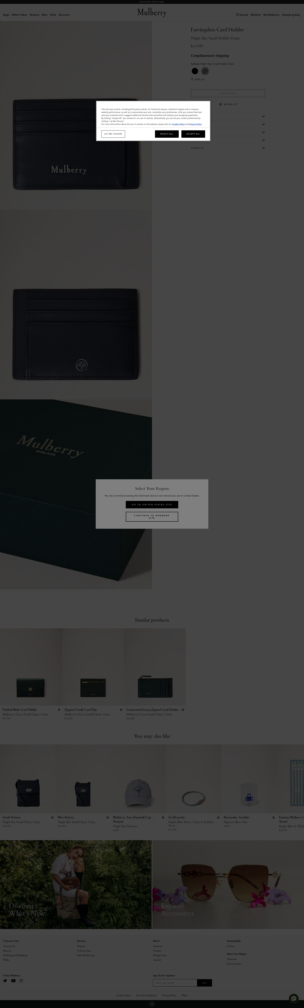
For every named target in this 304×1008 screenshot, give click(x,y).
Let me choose (113, 134)
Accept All (193, 134)
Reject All (166, 134)
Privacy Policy (195, 124)
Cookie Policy (178, 124)
